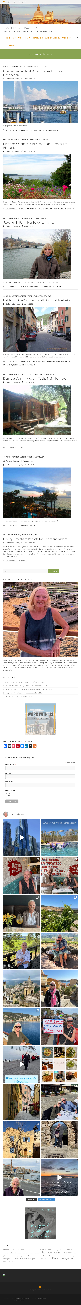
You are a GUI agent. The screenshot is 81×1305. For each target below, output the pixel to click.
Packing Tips (66, 38)
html (9, 793)
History (41, 130)
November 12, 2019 (31, 79)
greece (74, 1253)
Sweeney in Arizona (52, 38)
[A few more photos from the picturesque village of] (21, 1139)
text (9, 795)
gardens (62, 209)
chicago (56, 1250)
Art (10, 1250)
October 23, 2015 (30, 151)
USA (42, 457)
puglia (73, 1256)
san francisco (18, 1259)
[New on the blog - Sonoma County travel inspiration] (59, 913)
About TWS (17, 38)
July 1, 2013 (28, 304)
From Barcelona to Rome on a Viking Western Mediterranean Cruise (27, 689)
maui (32, 525)
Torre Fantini (19, 365)
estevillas (44, 361)
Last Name (9, 781)
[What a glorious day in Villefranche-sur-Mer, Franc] (59, 1102)
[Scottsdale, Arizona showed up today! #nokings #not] (59, 1026)
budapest (35, 1250)
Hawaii (37, 457)
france (52, 287)
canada (48, 209)
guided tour (6, 1256)
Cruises (18, 1253)
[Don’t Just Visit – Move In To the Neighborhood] (40, 410)
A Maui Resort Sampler (18, 461)
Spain (33, 1259)
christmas (63, 1250)
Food (43, 296)
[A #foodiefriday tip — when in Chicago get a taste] (21, 875)
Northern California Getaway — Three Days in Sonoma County (25, 686)
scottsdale (27, 1259)
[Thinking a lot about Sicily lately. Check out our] (21, 988)
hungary (21, 1256)
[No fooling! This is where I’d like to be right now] (21, 1026)
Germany (68, 1253)
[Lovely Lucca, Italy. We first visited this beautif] (21, 1102)
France (44, 218)
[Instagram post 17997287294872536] (59, 1139)
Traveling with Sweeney (20, 27)
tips (37, 1259)
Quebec (45, 139)
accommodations (14, 130)
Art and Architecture (33, 209)
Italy (49, 296)
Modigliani (66, 361)
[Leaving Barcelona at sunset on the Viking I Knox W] (59, 1177)
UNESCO (47, 1259)
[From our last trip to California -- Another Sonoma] (21, 951)
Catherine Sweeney (12, 79)
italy (57, 361)
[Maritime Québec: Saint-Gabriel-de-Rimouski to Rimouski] (40, 176)
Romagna (7, 365)
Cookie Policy (11, 45)
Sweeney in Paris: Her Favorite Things (28, 222)
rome (11, 1258)
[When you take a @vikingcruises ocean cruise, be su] (59, 1064)
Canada (24, 139)
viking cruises (67, 1258)
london (31, 1256)
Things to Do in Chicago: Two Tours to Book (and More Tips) (24, 682)
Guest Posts (29, 67)
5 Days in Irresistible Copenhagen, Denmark (19, 696)
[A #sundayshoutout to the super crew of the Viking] (21, 1064)
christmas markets (32, 287)
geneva (34, 130)
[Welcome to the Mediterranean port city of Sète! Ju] (21, 1177)
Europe (19, 67)
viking (59, 1258)
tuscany (41, 1259)
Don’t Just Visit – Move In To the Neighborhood (35, 378)
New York (43, 1256)
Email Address (10, 765)
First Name (9, 773)
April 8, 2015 (28, 226)
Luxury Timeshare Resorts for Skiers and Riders (35, 539)
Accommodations (11, 139)
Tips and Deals (48, 374)
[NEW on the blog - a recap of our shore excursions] (59, 988)
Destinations (38, 38)
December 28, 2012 (31, 543)
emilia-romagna (31, 361)
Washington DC (7, 1261)
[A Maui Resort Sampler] (40, 493)
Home (8, 38)
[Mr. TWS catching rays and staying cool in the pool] (59, 837)
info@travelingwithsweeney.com (15, 2)
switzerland (52, 130)
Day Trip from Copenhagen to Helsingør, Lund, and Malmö (23, 693)
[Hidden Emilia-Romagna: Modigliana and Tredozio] (40, 329)
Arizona (6, 1250)
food (55, 209)
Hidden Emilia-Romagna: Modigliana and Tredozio (36, 300)
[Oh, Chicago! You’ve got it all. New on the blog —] (21, 837)
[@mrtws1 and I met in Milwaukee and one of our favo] (21, 913)
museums (36, 1256)
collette (12, 1253)
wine (14, 1261)
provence (68, 1256)
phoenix (63, 1256)
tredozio (30, 365)
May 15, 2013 (29, 465)
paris (59, 287)
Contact (26, 38)
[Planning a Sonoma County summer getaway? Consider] (59, 951)
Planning (37, 374)
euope (52, 361)
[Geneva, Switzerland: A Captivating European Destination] (40, 102)
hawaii (26, 525)
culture (32, 1253)
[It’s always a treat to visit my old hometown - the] (59, 875)
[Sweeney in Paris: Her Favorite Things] (40, 254)
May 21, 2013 (29, 382)
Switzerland (41, 67)
